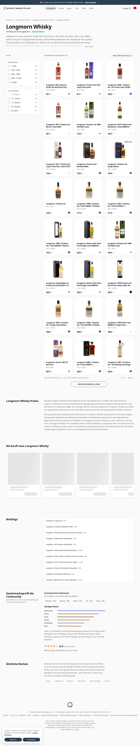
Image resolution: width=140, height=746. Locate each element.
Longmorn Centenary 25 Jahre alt (58, 574)
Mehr (91, 8)
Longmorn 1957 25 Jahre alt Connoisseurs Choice (64, 533)
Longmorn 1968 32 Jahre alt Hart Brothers (61, 550)
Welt (84, 8)
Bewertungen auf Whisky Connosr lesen (60, 650)
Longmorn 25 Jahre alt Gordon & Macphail (61, 568)
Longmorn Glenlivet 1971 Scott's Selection (61, 580)
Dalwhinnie (59, 681)
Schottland (50, 8)
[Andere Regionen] (134, 8)
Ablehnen (13, 740)
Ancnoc (107, 681)
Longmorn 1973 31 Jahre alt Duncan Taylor (61, 562)
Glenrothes (82, 681)
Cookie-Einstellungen (101, 715)
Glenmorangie (95, 681)
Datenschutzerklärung (49, 715)
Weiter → (131, 378)
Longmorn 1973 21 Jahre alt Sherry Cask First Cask (64, 556)
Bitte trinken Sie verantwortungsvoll (124, 715)
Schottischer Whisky (22, 20)
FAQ (29, 715)
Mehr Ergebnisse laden (89, 384)
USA (77, 8)
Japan (69, 8)
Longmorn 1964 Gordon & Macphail (59, 538)
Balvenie (70, 681)
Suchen (5, 715)
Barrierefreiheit (85, 715)
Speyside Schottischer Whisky (43, 20)
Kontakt (22, 715)
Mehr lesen (89, 46)
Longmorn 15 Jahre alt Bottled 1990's (59, 527)
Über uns (14, 715)
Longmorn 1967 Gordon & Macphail (59, 544)
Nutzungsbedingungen (68, 715)
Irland (61, 8)
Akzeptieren (31, 740)
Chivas (48, 681)
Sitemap (36, 715)
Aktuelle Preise (37, 32)
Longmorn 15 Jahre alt (54, 521)
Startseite (9, 20)
